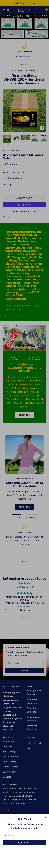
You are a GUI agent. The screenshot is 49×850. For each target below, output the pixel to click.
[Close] (45, 817)
